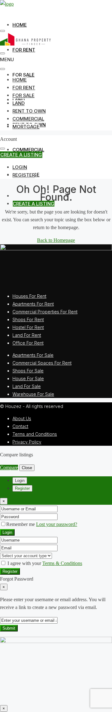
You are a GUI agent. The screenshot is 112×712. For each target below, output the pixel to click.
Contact (20, 426)
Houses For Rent (29, 296)
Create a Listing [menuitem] (33, 204)
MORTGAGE (26, 127)
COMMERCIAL (28, 150)
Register (9, 571)
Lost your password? (56, 524)
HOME (19, 25)
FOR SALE (23, 75)
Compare (9, 467)
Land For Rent (26, 335)
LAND (18, 103)
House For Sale (28, 378)
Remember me (21, 524)
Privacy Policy (26, 441)
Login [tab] (20, 480)
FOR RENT (23, 50)
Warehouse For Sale (33, 394)
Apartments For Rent (33, 304)
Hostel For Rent (28, 327)
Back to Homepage (56, 240)
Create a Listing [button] (21, 155)
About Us (21, 418)
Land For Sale (26, 386)
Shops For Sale (28, 370)
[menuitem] (19, 167)
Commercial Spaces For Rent (42, 363)
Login (7, 532)
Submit (8, 628)
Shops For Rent (28, 319)
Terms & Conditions (62, 563)
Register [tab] (22, 488)
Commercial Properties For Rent (44, 311)
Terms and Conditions (34, 434)
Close (27, 467)
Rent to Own (29, 111)
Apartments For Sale (33, 355)
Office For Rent (28, 343)
